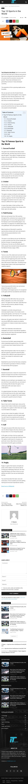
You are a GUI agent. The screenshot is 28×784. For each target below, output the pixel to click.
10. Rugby (9, 136)
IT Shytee (6, 17)
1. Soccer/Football (11, 119)
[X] (10, 21)
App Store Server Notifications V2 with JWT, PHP (15, 648)
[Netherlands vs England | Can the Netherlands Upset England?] (5, 550)
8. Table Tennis (10, 132)
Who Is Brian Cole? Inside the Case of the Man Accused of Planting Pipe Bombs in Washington (17, 615)
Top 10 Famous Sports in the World (12, 116)
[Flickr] (14, 771)
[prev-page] (2, 555)
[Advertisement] (14, 57)
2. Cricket (9, 121)
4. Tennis (8, 124)
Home (2, 6)
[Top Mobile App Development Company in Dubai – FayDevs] (5, 631)
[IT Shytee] (2, 17)
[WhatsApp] (17, 21)
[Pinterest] (14, 21)
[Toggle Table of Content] (23, 112)
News (3, 537)
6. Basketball (9, 128)
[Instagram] (17, 771)
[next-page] (5, 555)
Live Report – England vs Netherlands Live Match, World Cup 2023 (18, 542)
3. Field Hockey (10, 122)
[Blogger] (7, 771)
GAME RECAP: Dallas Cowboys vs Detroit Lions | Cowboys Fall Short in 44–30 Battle (18, 535)
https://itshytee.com (14, 524)
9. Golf (8, 134)
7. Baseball (9, 130)
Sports (6, 6)
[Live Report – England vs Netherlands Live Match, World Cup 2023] (5, 543)
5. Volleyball (9, 126)
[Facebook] (7, 21)
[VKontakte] (21, 771)
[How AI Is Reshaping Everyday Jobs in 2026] (5, 608)
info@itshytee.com (11, 761)
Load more (13, 636)
